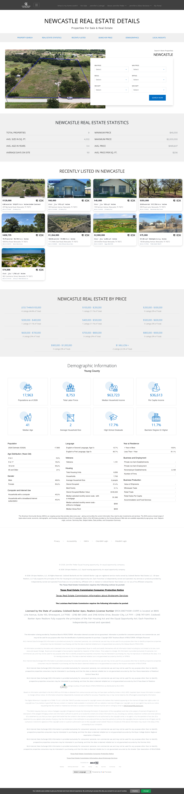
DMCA (86, 541)
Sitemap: (62, 766)
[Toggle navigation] (37, 5)
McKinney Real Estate (73, 766)
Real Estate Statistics (51, 37)
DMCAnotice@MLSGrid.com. (133, 706)
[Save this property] (42, 182)
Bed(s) (97, 75)
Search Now (157, 98)
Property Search (25, 37)
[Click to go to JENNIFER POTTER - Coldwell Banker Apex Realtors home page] (28, 5)
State (83, 766)
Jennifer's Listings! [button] (97, 6)
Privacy (57, 541)
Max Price (135, 65)
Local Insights (159, 37)
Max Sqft (135, 86)
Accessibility (72, 541)
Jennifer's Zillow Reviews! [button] (139, 6)
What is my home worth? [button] (68, 6)
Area (120, 766)
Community (112, 766)
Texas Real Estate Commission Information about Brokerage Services (92, 758)
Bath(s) (134, 75)
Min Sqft (98, 86)
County (90, 766)
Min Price (98, 65)
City (97, 766)
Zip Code (103, 766)
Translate (108, 772)
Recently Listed (79, 37)
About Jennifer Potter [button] (116, 6)
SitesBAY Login (121, 541)
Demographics (132, 37)
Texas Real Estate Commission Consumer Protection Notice (92, 590)
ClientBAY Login (102, 541)
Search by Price (105, 37)
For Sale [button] (83, 6)
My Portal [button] (157, 6)
